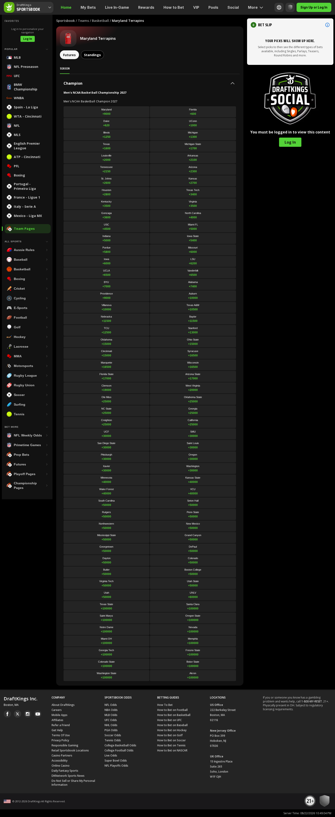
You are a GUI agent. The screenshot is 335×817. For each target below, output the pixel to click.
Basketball (100, 20)
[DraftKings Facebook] (7, 714)
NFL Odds (111, 705)
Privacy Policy (60, 740)
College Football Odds (119, 750)
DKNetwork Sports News (68, 776)
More (253, 7)
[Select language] (279, 7)
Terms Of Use (61, 735)
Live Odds (111, 755)
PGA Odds (111, 730)
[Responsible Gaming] (290, 7)
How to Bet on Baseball (172, 725)
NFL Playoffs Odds (116, 766)
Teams (83, 20)
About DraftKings (63, 705)
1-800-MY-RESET (311, 701)
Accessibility (59, 760)
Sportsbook (65, 20)
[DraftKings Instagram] (27, 714)
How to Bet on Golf (170, 735)
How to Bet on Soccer (171, 740)
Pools (213, 7)
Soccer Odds (113, 735)
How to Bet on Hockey (171, 730)
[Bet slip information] (327, 25)
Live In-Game (117, 7)
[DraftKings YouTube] (37, 714)
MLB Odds (111, 715)
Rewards (146, 7)
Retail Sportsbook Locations (70, 750)
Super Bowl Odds (116, 760)
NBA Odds (111, 710)
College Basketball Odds (120, 745)
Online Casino (61, 766)
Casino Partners (62, 755)
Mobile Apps (59, 715)
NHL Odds (111, 725)
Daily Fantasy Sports (65, 771)
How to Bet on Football (172, 710)
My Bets (88, 7)
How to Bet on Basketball (173, 715)
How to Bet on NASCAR (172, 750)
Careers (57, 710)
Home (66, 7)
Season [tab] (65, 68)
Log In (27, 39)
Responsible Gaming (65, 745)
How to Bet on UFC (169, 720)
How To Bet (165, 705)
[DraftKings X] (17, 714)
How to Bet (173, 7)
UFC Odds (111, 720)
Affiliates (57, 720)
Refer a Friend (61, 725)
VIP (196, 7)
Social (233, 7)
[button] (290, 24)
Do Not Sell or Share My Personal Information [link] (73, 783)
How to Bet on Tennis (171, 745)
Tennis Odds (113, 740)
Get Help (57, 730)
